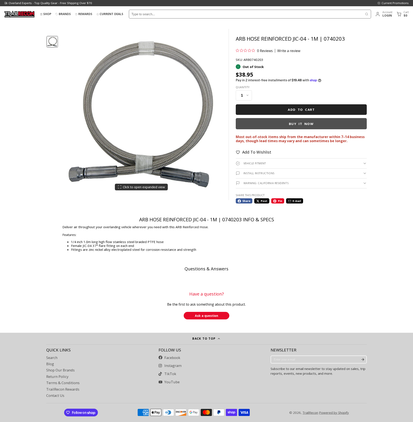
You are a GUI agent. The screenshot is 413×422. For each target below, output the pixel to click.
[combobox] (245, 14)
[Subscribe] (363, 360)
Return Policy (57, 376)
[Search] (366, 14)
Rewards (85, 14)
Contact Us (55, 395)
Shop (47, 14)
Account (383, 14)
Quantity (243, 87)
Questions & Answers (206, 269)
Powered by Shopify (334, 412)
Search (51, 358)
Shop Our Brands (60, 370)
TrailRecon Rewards (62, 389)
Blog (50, 364)
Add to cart (301, 109)
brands (65, 14)
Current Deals (111, 14)
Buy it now (301, 124)
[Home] (19, 14)
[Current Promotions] (393, 3)
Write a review (288, 51)
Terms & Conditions (63, 383)
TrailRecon (310, 412)
